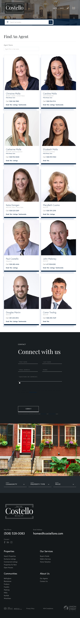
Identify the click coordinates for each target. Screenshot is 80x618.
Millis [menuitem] (5, 593)
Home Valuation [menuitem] (45, 562)
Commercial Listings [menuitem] (10, 562)
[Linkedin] (8, 542)
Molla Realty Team (10, 97)
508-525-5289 (14, 211)
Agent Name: (8, 45)
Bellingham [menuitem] (7, 578)
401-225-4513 (14, 318)
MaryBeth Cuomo (51, 205)
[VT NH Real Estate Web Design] (70, 608)
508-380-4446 (14, 264)
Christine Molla (13, 93)
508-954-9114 (51, 101)
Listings (15, 105)
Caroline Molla (50, 93)
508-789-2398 (51, 211)
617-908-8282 (51, 264)
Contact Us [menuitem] (44, 581)
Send (28, 409)
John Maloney (49, 258)
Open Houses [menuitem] (8, 568)
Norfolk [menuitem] (6, 596)
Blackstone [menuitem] (7, 581)
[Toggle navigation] (73, 8)
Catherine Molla (13, 149)
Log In (62, 8)
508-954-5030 (14, 157)
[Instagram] (11, 542)
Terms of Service (51, 413)
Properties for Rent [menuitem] (10, 565)
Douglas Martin (13, 312)
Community (11, 484)
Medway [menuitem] (7, 590)
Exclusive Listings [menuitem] (10, 559)
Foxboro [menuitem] (6, 584)
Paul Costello (12, 258)
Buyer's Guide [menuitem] (44, 556)
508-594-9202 (51, 157)
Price (58, 484)
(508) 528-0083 (14, 533)
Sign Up (55, 8)
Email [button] (7, 105)
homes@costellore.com (48, 533)
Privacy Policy (33, 392)
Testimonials (22, 105)
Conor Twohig (49, 312)
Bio (11, 105)
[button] (51, 22)
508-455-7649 (51, 318)
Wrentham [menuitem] (7, 598)
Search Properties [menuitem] (10, 556)
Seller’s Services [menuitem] (45, 559)
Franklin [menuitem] (6, 587)
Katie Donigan (12, 205)
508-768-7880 (14, 101)
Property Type (38, 484)
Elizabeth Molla (50, 149)
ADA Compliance (48, 608)
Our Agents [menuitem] (44, 578)
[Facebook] (4, 542)
